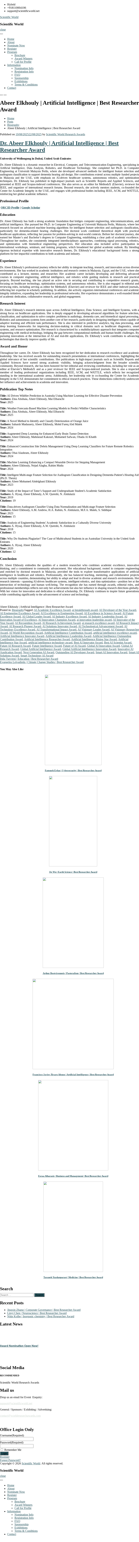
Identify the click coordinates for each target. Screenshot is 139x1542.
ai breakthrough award (85, 610)
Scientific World (9, 17)
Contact (11, 87)
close (3, 29)
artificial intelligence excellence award (115, 632)
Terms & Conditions (26, 84)
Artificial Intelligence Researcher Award (47, 639)
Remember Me (12, 1449)
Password (11, 1442)
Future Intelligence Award (47, 645)
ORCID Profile (10, 207)
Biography (13, 124)
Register (12, 48)
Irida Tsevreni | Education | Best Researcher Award (29, 658)
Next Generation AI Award (38, 652)
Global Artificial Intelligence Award (40, 649)
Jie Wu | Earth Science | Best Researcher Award (73, 872)
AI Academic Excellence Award (52, 610)
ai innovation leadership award (94, 619)
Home (10, 39)
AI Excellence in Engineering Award (62, 613)
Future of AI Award (74, 645)
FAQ (17, 74)
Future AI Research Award (15, 645)
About (10, 42)
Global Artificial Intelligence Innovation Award (89, 649)
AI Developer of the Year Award (117, 610)
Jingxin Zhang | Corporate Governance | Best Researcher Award (44, 1309)
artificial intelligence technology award (50, 642)
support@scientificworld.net (16, 1403)
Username (12, 1435)
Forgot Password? (10, 1460)
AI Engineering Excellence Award (19, 613)
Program (12, 52)
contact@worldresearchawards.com (20, 1415)
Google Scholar (31, 207)
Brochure (19, 55)
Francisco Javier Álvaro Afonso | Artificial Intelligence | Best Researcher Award (73, 1074)
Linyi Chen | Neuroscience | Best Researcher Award (37, 1313)
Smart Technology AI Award (36, 655)
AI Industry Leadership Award (105, 616)
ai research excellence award (98, 623)
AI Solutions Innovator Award (59, 626)
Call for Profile (22, 61)
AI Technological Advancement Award (100, 626)
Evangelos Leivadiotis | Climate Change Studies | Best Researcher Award (42, 662)
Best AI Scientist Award (117, 642)
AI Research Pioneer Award (25, 626)
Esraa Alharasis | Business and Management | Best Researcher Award (73, 1176)
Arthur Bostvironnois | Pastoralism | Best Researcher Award (73, 973)
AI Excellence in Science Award (102, 613)
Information (14, 65)
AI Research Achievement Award (61, 623)
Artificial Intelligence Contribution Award (68, 632)
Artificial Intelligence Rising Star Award (94, 639)
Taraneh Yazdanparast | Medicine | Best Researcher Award (73, 1277)
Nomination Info (23, 68)
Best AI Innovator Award (88, 642)
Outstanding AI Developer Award (75, 652)
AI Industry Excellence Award (69, 616)
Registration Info (24, 71)
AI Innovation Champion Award (56, 619)
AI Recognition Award (28, 623)
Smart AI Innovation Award (111, 652)
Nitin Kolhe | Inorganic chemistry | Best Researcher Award (40, 1316)
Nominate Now (16, 45)
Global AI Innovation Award (103, 645)
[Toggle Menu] (1, 33)
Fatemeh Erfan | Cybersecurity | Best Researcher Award (73, 770)
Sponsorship (21, 78)
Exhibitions (21, 81)
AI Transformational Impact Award (56, 629)
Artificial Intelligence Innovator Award (22, 636)
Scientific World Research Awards (65, 134)
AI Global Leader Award (36, 616)
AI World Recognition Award (26, 632)
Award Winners (23, 58)
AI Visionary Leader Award (93, 629)
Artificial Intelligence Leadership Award (68, 636)
